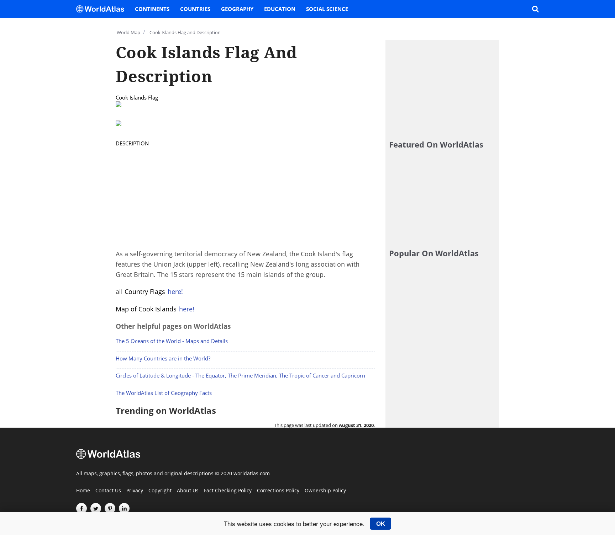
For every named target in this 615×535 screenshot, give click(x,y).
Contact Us (108, 490)
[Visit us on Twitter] (95, 508)
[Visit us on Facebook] (81, 508)
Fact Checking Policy (228, 490)
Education (279, 8)
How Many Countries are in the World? (163, 358)
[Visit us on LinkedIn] (124, 508)
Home (83, 490)
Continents (152, 8)
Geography (237, 8)
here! (175, 291)
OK (380, 523)
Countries (195, 8)
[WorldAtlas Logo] (103, 8)
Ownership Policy (325, 490)
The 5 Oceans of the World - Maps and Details (172, 340)
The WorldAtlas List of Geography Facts (164, 392)
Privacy (134, 490)
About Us (188, 490)
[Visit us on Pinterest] (110, 508)
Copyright (160, 490)
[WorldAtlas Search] (535, 9)
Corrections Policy (278, 490)
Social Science (327, 8)
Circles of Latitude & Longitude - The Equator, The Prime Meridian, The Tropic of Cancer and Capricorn (240, 375)
